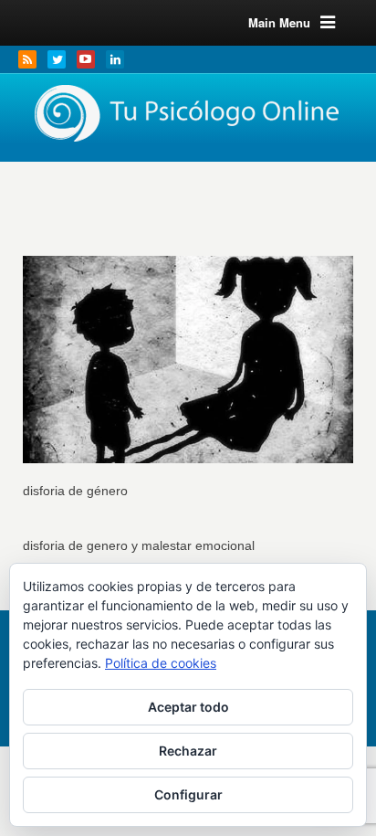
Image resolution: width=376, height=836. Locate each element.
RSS (27, 59)
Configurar (188, 794)
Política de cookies (160, 663)
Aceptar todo (188, 706)
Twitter (56, 59)
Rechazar (188, 750)
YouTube (86, 59)
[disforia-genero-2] (188, 350)
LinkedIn (115, 59)
